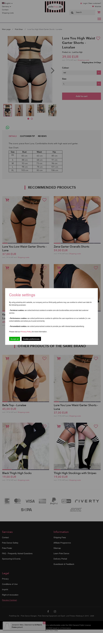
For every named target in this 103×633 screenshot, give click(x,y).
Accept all (14, 339)
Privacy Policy (26, 331)
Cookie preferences (31, 339)
